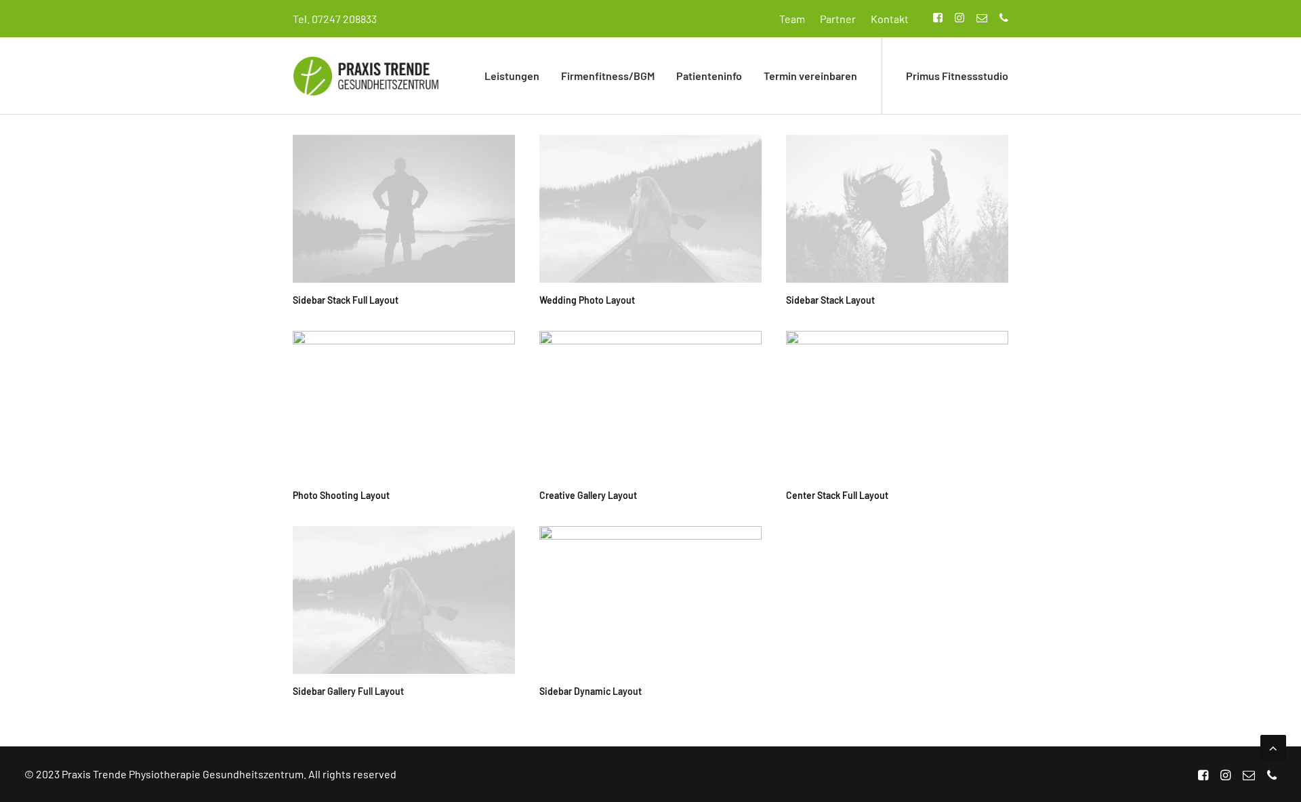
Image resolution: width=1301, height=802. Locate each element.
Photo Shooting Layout (341, 495)
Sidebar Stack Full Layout (345, 300)
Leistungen (511, 75)
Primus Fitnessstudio (957, 75)
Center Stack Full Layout (837, 495)
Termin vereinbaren (810, 75)
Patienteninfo (709, 75)
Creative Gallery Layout (588, 495)
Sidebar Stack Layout (830, 300)
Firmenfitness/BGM (608, 75)
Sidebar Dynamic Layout (590, 691)
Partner (838, 18)
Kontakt (890, 18)
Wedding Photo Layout (587, 300)
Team (792, 18)
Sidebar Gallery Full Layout (348, 691)
